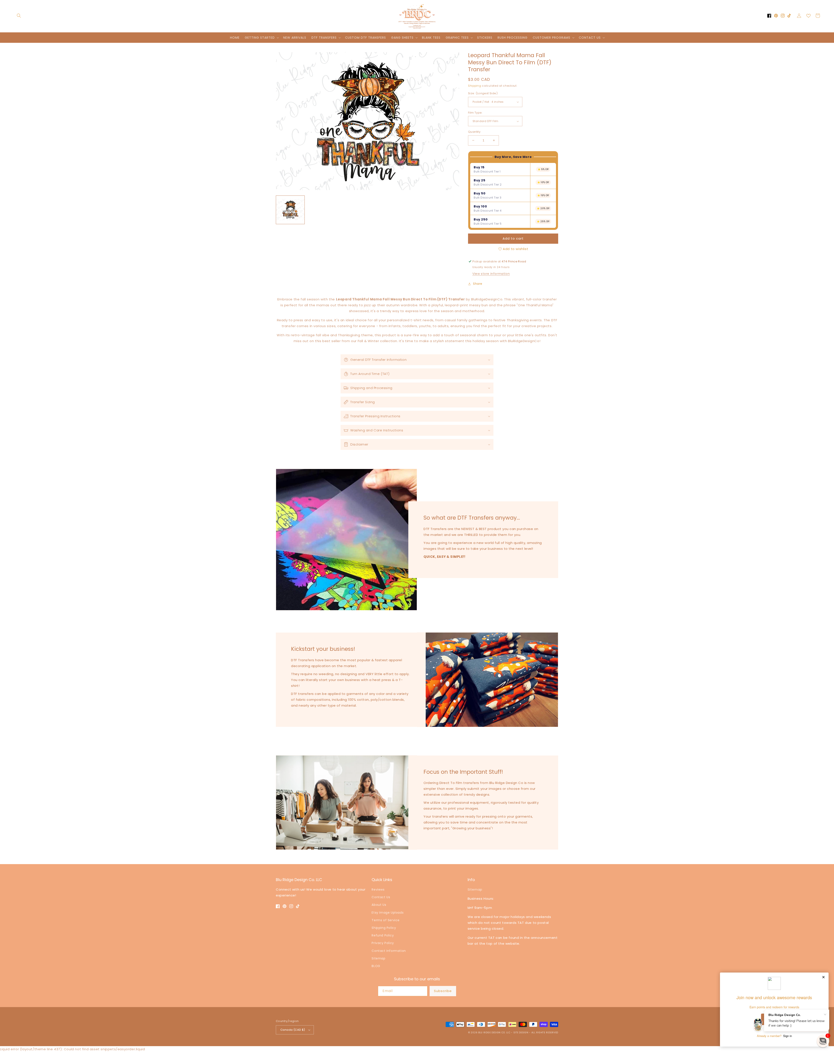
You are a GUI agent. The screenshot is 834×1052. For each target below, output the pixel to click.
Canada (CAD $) (292, 1030)
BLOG (376, 966)
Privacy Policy (383, 943)
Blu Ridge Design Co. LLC (494, 1032)
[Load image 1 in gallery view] (290, 209)
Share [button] (477, 284)
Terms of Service (386, 920)
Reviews (378, 889)
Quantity (474, 132)
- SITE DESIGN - (521, 1032)
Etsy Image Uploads (388, 912)
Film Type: (475, 113)
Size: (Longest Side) (483, 93)
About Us (379, 905)
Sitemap (378, 958)
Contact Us (381, 897)
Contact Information (389, 951)
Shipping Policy (384, 928)
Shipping (474, 86)
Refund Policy (383, 935)
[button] (19, 15)
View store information (491, 274)
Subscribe (443, 991)
